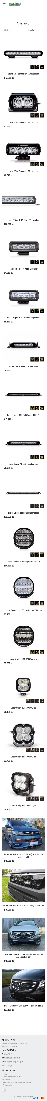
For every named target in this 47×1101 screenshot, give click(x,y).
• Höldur (5, 1074)
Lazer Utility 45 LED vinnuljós (23, 756)
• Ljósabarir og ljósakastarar (11, 1077)
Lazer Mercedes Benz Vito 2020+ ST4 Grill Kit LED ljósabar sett (23, 955)
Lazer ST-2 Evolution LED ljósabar (23, 122)
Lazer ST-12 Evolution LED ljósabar (23, 74)
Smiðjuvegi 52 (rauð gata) (14, 1062)
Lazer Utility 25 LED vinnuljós (23, 708)
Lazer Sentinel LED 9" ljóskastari (23, 659)
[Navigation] (4, 4)
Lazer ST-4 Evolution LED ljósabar (23, 171)
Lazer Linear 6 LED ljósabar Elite (23, 366)
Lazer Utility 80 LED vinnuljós (23, 805)
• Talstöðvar (6, 1079)
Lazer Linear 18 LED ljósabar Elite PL (23, 415)
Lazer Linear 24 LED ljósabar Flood (23, 513)
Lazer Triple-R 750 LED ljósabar (24, 269)
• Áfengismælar (7, 1085)
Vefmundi (29, 1097)
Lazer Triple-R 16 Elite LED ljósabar (23, 220)
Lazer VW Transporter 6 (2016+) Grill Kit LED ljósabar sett (23, 855)
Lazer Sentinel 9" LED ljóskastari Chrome (23, 610)
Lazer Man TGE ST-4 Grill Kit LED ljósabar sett (23, 905)
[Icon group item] (4, 1090)
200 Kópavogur (7, 1066)
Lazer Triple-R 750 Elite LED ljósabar (23, 317)
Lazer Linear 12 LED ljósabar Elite (23, 464)
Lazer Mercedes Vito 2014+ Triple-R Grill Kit (23, 1006)
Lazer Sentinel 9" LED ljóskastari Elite (23, 561)
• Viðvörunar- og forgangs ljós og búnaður (16, 1082)
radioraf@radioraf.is (12, 1058)
